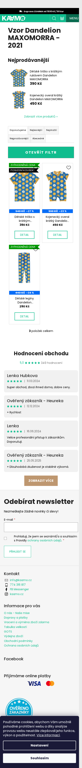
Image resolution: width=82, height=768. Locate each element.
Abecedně (38, 138)
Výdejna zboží (13, 636)
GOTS (8, 632)
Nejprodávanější (19, 138)
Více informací (48, 735)
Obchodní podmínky (18, 641)
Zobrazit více (41, 480)
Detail (24, 235)
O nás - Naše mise (17, 613)
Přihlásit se (17, 552)
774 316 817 (18, 585)
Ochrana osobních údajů (21, 646)
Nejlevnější (36, 130)
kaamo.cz (16, 594)
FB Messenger (19, 589)
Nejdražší (51, 130)
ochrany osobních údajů (44, 540)
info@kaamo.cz (21, 580)
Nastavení (40, 745)
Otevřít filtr (41, 152)
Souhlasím (39, 758)
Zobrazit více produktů (39, 116)
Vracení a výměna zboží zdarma (26, 622)
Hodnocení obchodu (41, 353)
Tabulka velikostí (15, 627)
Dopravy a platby (16, 618)
